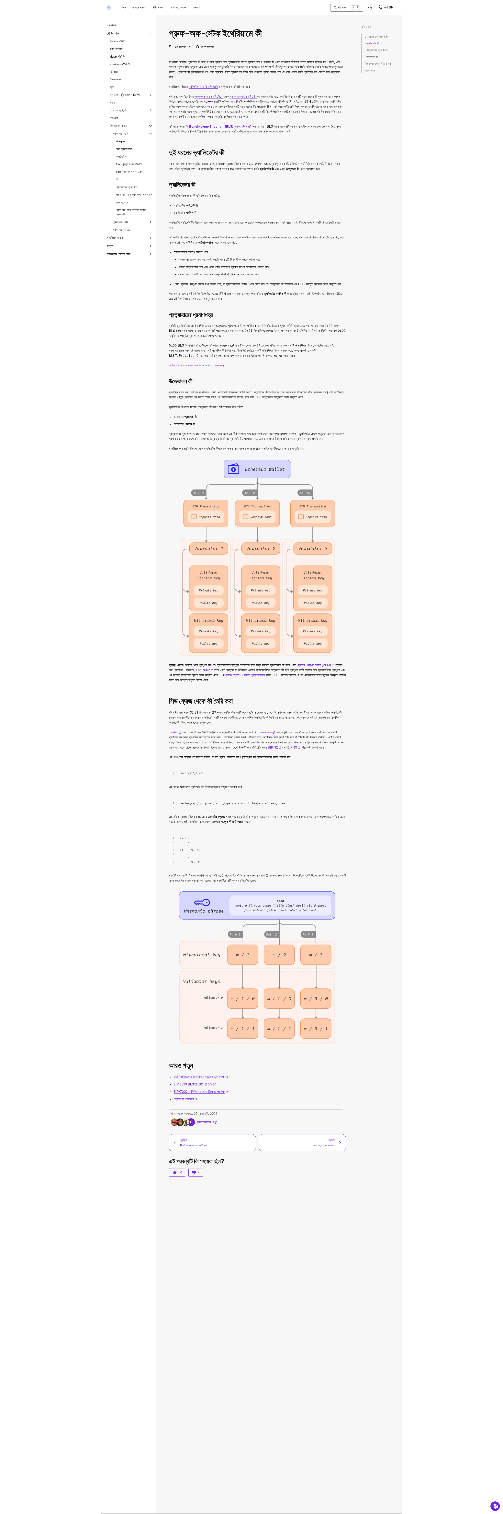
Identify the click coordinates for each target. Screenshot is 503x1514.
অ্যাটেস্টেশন (121, 156)
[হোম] (109, 7)
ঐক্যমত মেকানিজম (118, 125)
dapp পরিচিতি (117, 56)
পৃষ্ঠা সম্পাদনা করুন (205, 47)
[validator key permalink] (167, 185)
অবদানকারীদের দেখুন (207, 1122)
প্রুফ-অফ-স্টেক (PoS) (243, 96)
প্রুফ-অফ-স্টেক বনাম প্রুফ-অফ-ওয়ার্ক (134, 194)
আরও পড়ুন (370, 70)
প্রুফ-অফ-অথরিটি (121, 229)
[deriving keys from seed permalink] (167, 701)
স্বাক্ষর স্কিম (220, 126)
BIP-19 (294, 747)
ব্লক (112, 87)
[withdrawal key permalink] (167, 381)
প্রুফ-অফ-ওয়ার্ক (120, 222)
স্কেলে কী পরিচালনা (185, 1099)
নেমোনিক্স (175, 732)
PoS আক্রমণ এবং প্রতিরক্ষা (129, 171)
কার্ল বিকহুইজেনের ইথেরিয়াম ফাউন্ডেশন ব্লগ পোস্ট (201, 1077)
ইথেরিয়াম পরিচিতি (118, 41)
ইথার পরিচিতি (116, 49)
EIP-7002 (204, 670)
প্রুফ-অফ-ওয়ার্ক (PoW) (209, 96)
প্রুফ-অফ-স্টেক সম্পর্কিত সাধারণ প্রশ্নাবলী (131, 212)
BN (389, 7)
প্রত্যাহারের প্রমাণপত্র (127, 187)
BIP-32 (274, 747)
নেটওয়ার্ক (114, 118)
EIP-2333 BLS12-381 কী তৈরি (195, 1084)
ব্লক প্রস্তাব (122, 202)
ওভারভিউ (111, 25)
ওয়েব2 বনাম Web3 (120, 64)
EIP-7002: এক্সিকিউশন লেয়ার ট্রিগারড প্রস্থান (201, 1092)
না (199, 1172)
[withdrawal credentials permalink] (167, 315)
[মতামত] (495, 1506)
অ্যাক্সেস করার (266, 732)
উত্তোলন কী (372, 57)
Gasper (121, 141)
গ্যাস (112, 102)
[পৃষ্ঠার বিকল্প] (190, 47)
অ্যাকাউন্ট (114, 71)
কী (117, 179)
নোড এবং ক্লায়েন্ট (118, 110)
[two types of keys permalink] (167, 152)
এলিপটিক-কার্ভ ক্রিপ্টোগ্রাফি (205, 87)
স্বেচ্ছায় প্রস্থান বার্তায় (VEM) (316, 665)
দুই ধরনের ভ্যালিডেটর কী (376, 36)
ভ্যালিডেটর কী (372, 43)
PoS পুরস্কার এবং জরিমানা (129, 164)
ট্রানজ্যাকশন (115, 79)
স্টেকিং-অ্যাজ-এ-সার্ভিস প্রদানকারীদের (245, 675)
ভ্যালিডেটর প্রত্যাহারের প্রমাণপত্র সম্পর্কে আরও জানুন (197, 365)
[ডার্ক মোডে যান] (370, 7)
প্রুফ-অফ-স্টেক (120, 133)
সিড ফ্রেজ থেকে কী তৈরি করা (378, 63)
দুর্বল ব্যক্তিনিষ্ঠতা (124, 149)
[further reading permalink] (167, 1065)
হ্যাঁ (180, 1172)
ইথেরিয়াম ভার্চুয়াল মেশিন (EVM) (125, 94)
